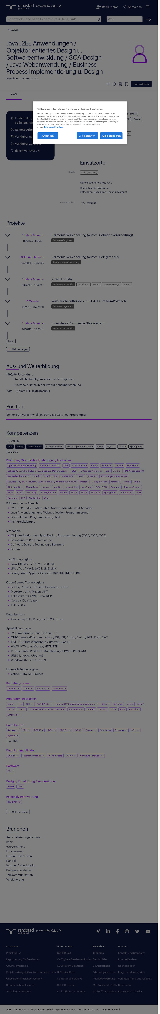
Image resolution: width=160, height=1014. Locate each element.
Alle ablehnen (87, 135)
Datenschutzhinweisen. (53, 127)
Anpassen (48, 135)
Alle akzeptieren (111, 135)
